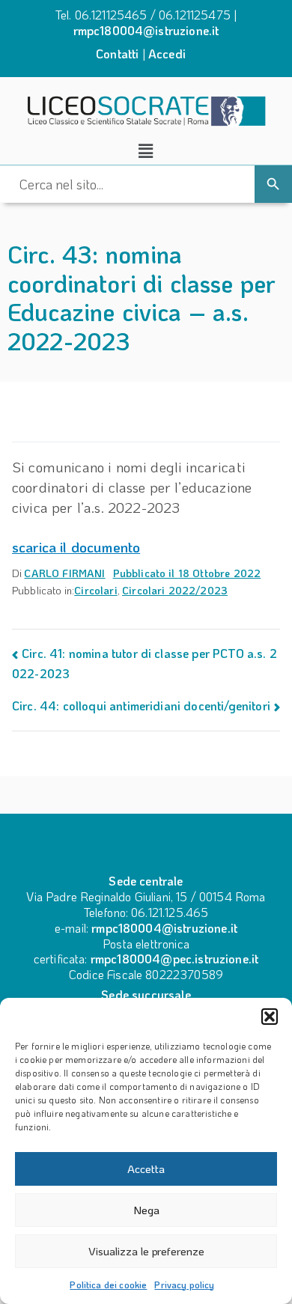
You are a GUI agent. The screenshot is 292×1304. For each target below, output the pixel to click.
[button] (269, 1016)
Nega (146, 1209)
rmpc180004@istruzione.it (146, 30)
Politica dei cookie (108, 1285)
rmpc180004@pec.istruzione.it (174, 958)
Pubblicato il (187, 573)
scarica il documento (76, 546)
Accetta (146, 1168)
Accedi (167, 53)
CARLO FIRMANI (64, 573)
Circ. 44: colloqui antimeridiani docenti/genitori (141, 705)
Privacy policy (184, 1285)
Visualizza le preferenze (146, 1250)
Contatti (117, 53)
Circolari (95, 590)
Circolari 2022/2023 (175, 590)
